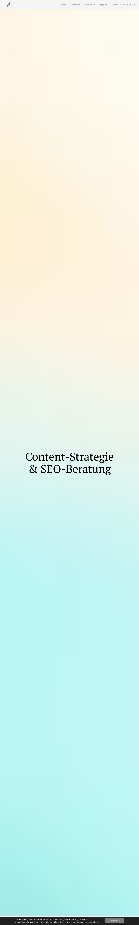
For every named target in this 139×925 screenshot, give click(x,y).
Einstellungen (27, 922)
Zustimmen (114, 920)
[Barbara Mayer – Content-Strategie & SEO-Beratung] (8, 4)
